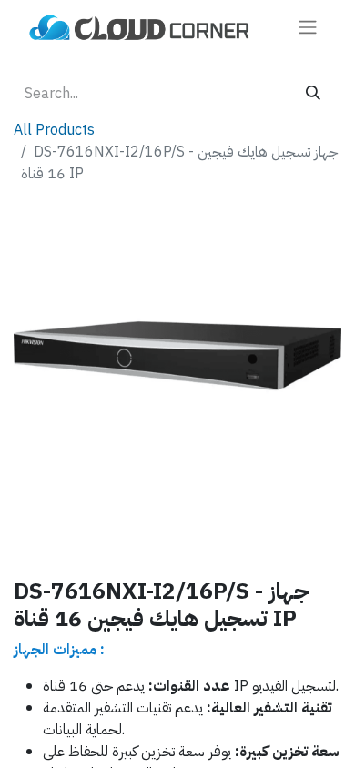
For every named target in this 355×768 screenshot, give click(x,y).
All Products (54, 130)
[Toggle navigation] (308, 26)
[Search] (313, 94)
